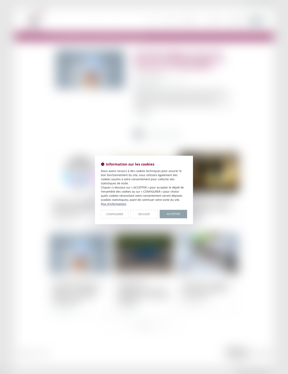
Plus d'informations (113, 204)
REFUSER (144, 214)
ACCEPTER (173, 214)
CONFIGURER (114, 214)
